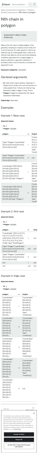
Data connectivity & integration (13, 10)
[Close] (34, 413)
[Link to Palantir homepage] (6, 4)
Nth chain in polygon (27, 12)
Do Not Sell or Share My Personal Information (19, 445)
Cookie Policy (17, 429)
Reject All (19, 439)
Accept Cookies (19, 434)
